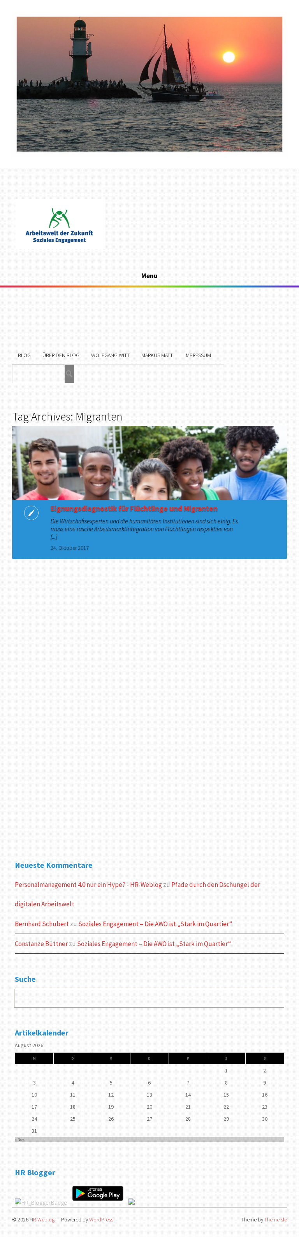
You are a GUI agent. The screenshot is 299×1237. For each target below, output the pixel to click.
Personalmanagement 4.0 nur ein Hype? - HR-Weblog (88, 884)
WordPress (101, 1219)
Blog (24, 355)
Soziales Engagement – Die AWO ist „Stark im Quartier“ (155, 924)
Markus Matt (157, 355)
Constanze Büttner (41, 943)
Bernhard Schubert (42, 924)
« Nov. (20, 1139)
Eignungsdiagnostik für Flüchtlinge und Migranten (134, 508)
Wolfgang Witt (110, 355)
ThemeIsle (275, 1219)
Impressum (198, 355)
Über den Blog (60, 355)
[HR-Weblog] (59, 248)
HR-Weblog (42, 1219)
